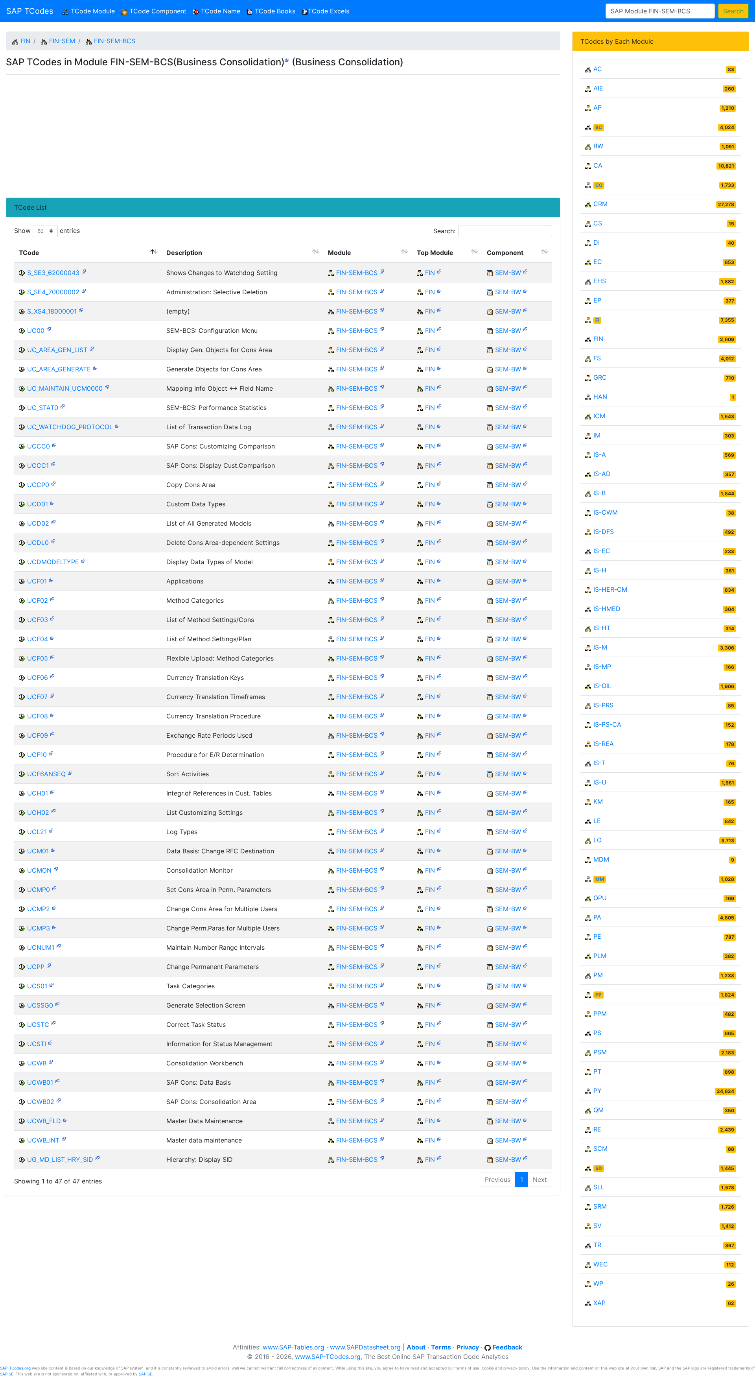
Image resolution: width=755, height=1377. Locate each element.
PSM (600, 1052)
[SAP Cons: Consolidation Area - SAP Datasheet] (58, 1100)
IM (596, 435)
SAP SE (6, 1373)
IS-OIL (602, 686)
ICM (599, 416)
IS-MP (602, 666)
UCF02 (37, 600)
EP (597, 300)
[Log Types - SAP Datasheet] (51, 830)
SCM (600, 1148)
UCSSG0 (40, 1005)
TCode (29, 253)
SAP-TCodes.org (15, 1368)
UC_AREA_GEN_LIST (57, 350)
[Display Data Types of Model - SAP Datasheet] (83, 560)
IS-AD (602, 474)
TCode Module (93, 11)
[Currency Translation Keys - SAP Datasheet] (52, 676)
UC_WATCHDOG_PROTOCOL (70, 427)
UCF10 (37, 755)
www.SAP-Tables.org (293, 1347)
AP (597, 107)
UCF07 (37, 697)
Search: (444, 231)
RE (597, 1129)
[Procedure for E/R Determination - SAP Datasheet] (51, 753)
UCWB (36, 1063)
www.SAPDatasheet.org (365, 1347)
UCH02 (38, 812)
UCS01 (37, 986)
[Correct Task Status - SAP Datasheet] (53, 1023)
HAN (600, 397)
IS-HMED (607, 609)
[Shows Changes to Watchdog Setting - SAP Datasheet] (83, 271)
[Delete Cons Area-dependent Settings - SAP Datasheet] (53, 541)
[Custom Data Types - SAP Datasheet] (52, 502)
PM (598, 975)
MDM (601, 859)
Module (339, 253)
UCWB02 (40, 1102)
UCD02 (38, 523)
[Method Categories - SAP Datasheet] (52, 599)
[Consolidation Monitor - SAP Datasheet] (55, 868)
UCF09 (37, 735)
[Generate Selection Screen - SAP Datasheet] (57, 1003)
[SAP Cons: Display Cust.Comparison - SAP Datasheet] (53, 464)
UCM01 (38, 851)
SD (598, 1168)
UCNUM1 (40, 947)
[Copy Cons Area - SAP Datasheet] (53, 483)
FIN (25, 41)
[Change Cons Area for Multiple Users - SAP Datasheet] (54, 907)
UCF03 (37, 620)
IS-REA (603, 744)
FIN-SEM (62, 41)
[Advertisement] (242, 133)
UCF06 (37, 677)
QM (598, 1110)
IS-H (599, 570)
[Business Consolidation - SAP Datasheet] (287, 59)
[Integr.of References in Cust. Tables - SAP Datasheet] (52, 791)
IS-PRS (603, 705)
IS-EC (601, 551)
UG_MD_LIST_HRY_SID (60, 1159)
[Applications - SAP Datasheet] (51, 579)
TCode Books (274, 11)
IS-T (599, 763)
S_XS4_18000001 (52, 311)
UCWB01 (40, 1082)
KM (598, 801)
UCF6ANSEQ (46, 774)
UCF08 (37, 716)
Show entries (47, 230)
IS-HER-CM (610, 589)
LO (597, 840)
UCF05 (37, 658)
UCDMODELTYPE (53, 562)
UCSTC (38, 1024)
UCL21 (37, 832)
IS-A (599, 454)
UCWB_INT (43, 1140)
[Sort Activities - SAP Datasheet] (70, 772)
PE (597, 936)
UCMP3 (38, 928)
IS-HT (601, 628)
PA (597, 917)
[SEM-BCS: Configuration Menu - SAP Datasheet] (48, 329)
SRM (600, 1206)
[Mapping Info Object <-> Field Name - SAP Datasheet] (107, 386)
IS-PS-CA (607, 724)
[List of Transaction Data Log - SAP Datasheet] (117, 425)
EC (597, 262)
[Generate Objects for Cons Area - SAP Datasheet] (95, 367)
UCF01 (37, 581)
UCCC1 (38, 465)
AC (597, 69)
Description (184, 253)
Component (505, 253)
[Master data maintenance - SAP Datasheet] (63, 1138)
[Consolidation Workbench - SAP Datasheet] (50, 1061)
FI (597, 320)
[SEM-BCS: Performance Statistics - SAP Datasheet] (62, 406)
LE (597, 821)
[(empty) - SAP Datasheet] (81, 309)
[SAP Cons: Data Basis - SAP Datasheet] (57, 1081)
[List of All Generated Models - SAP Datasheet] (53, 521)
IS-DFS (603, 531)
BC (598, 127)
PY (597, 1091)
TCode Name (219, 11)
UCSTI (36, 1044)
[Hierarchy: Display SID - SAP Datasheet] (97, 1158)
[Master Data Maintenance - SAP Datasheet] (65, 1119)
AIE (598, 88)
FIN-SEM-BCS (114, 41)
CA (597, 165)
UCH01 (37, 793)
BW (598, 146)
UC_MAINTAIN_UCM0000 (65, 388)
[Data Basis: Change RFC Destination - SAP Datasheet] (53, 849)
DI (596, 242)
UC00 (35, 330)
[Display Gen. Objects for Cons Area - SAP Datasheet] (91, 348)
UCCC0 (38, 446)
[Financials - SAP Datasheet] (439, 271)
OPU (600, 898)
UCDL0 (38, 542)
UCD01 (37, 504)
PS (597, 1033)
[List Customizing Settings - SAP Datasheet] (53, 811)
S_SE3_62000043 (53, 273)
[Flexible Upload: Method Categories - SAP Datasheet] (52, 656)
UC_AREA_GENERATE (59, 369)
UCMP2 (38, 909)
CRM (600, 204)
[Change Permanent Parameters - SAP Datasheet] (48, 965)
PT (597, 1071)
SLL (598, 1187)
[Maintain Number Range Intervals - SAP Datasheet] (58, 946)
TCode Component (156, 11)
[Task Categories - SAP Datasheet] (51, 984)
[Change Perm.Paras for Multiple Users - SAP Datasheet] (54, 926)
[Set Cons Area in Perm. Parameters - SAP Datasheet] (54, 888)
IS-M (600, 647)
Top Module (435, 253)
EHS (599, 281)
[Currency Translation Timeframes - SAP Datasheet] (52, 695)
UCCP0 (38, 485)
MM (599, 879)
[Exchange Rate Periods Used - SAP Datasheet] (52, 733)
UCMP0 (38, 889)
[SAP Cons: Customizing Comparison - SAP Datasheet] (54, 444)
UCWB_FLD (44, 1121)
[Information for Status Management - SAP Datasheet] (50, 1042)
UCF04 (37, 639)
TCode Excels (328, 11)
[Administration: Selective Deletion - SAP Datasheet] (83, 290)
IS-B (599, 493)
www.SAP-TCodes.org (328, 1356)
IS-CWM (605, 512)
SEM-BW (508, 273)
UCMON (39, 870)
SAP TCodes (29, 11)
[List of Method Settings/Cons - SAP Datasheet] (52, 618)
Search (733, 11)
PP (598, 995)
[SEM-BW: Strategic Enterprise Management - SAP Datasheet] (525, 271)
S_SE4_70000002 (53, 292)
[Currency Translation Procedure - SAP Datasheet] (52, 714)
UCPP (35, 967)
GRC (600, 377)
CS (597, 223)
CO (598, 185)
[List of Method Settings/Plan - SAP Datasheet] (52, 637)
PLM (599, 956)
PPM (600, 1013)
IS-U (599, 782)
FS (597, 358)
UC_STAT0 (42, 408)
